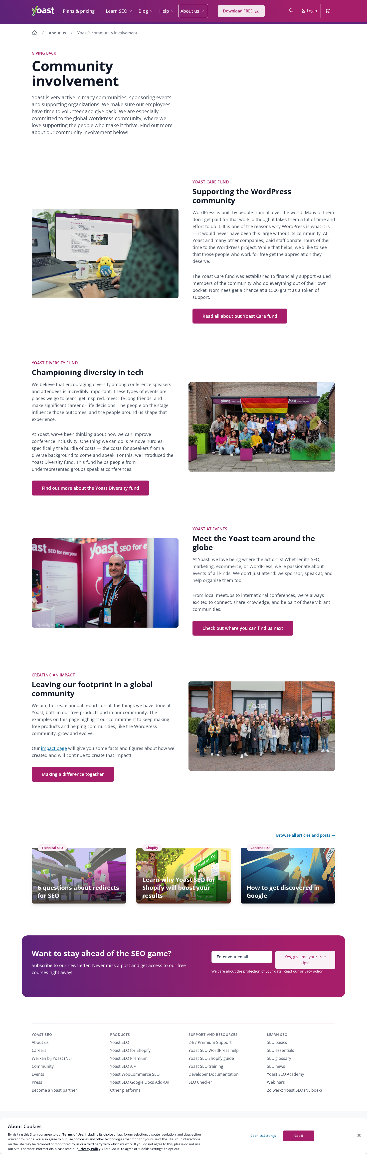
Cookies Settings (263, 1135)
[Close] (359, 1135)
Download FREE (238, 11)
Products (120, 1034)
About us (190, 11)
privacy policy (311, 971)
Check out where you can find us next (242, 628)
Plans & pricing (79, 11)
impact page (54, 748)
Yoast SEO (42, 1034)
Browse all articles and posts (303, 835)
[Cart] (328, 11)
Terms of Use (72, 1134)
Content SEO (260, 847)
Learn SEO (116, 11)
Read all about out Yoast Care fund (239, 316)
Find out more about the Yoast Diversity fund (90, 488)
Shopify (152, 847)
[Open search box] (291, 11)
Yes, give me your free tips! (305, 960)
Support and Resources (213, 1034)
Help (164, 11)
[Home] (34, 33)
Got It (298, 1135)
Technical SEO (52, 847)
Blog (143, 11)
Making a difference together (73, 774)
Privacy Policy (89, 1149)
